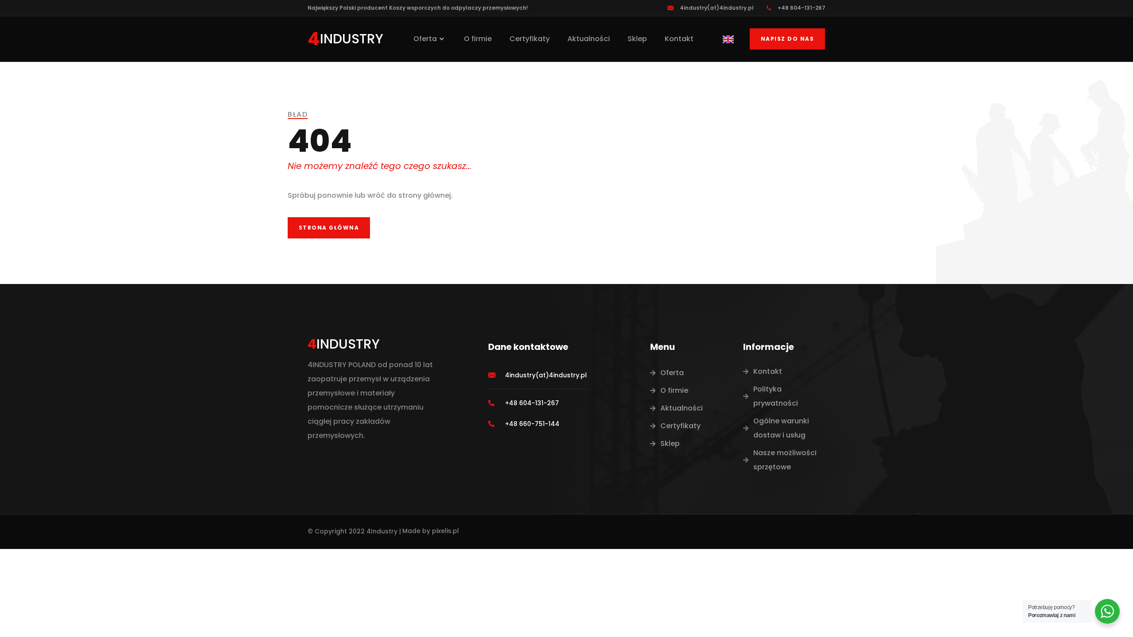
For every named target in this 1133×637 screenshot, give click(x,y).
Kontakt (679, 39)
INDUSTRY (351, 38)
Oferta (425, 39)
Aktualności (588, 39)
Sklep (637, 39)
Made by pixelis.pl (430, 530)
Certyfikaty (529, 39)
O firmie (478, 39)
